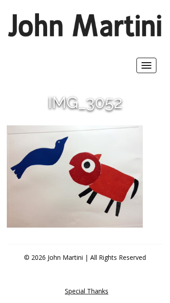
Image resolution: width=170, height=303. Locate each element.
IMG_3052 (85, 102)
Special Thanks (86, 291)
